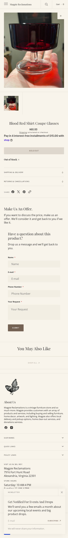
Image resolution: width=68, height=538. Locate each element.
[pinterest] (24, 192)
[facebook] (13, 192)
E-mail (11, 272)
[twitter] (18, 192)
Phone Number (16, 287)
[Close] (61, 492)
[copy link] (29, 192)
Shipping (23, 132)
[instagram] (12, 428)
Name (11, 257)
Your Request (15, 301)
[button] (5, 4)
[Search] (46, 4)
